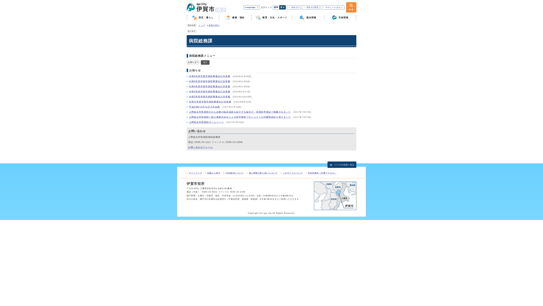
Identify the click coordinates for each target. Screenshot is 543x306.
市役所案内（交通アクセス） (322, 173)
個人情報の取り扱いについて (263, 173)
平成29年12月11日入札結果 (204, 107)
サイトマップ (195, 173)
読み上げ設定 (312, 7)
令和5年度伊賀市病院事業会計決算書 (209, 81)
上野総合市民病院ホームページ (206, 122)
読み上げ (295, 7)
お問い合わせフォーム (200, 147)
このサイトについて (292, 173)
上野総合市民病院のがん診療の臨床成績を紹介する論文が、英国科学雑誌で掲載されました (240, 112)
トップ (202, 25)
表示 (205, 62)
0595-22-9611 (209, 192)
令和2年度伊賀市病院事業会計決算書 (209, 96)
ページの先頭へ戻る (344, 165)
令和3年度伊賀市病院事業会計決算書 (209, 91)
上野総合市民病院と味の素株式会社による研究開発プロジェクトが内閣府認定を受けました (240, 117)
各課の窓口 (214, 25)
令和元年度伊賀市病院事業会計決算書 (210, 102)
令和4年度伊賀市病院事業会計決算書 (209, 86)
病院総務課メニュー (202, 55)
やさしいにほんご (334, 7)
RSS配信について (235, 173)
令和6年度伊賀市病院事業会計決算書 (209, 76)
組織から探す (214, 173)
